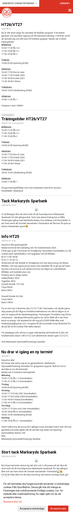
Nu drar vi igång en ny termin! (26, 352)
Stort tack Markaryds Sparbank (28, 452)
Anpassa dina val (12, 501)
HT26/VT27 (11, 24)
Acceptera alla (58, 508)
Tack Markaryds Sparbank (24, 201)
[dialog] (36, 496)
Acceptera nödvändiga (32, 508)
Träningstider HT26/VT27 (24, 119)
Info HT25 (10, 236)
